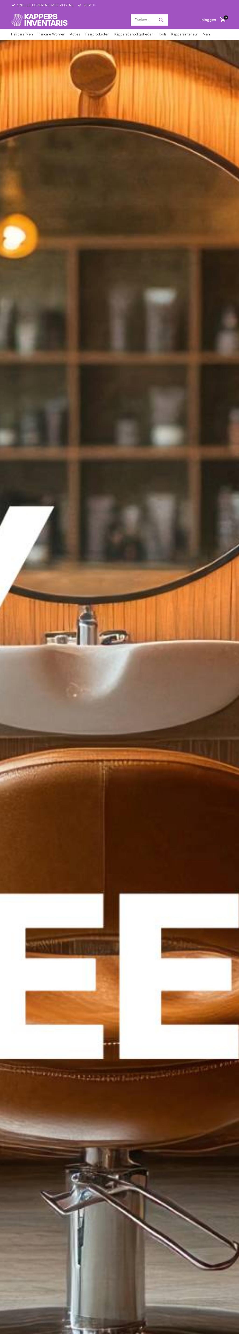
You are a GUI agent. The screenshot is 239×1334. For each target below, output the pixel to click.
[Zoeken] (161, 19)
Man (206, 34)
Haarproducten (97, 34)
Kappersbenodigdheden (134, 34)
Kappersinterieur (184, 34)
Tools (162, 34)
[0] (221, 20)
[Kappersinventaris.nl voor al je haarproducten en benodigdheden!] (40, 19)
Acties (75, 34)
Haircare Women (51, 34)
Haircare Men (22, 34)
